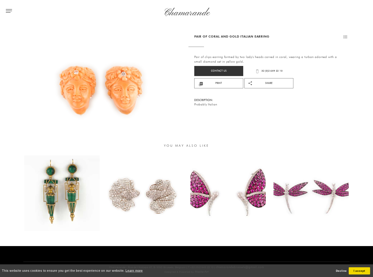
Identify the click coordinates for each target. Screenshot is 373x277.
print (218, 83)
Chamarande (186, 13)
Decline (341, 270)
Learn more (134, 270)
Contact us (219, 70)
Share (268, 83)
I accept (359, 270)
